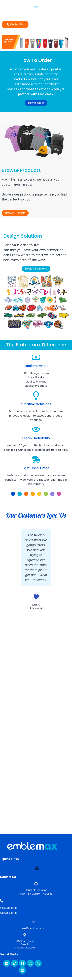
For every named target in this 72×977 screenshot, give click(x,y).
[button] (36, 8)
